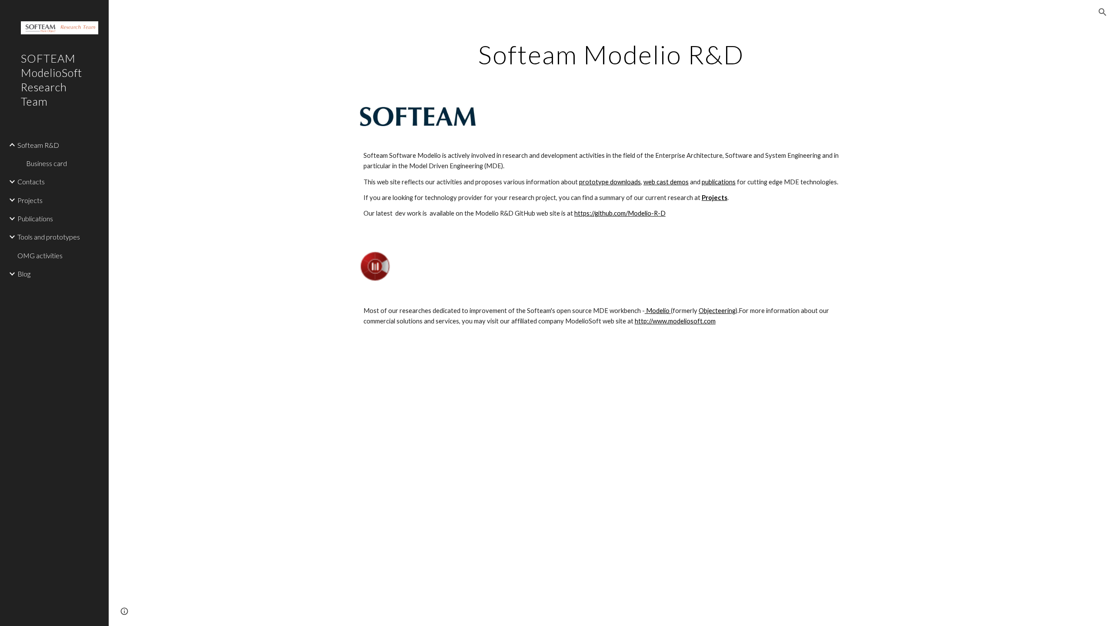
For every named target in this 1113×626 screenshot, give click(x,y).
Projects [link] (30, 200)
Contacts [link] (31, 181)
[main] (611, 54)
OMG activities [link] (40, 255)
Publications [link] (35, 218)
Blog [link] (23, 274)
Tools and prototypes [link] (48, 237)
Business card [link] (46, 163)
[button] (1102, 12)
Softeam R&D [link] (38, 145)
